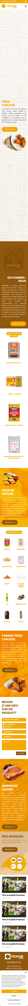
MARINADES (21, 566)
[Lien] (9, 6)
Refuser (14, 996)
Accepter (14, 991)
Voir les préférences (14, 1000)
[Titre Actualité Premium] (14, 878)
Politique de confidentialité (14, 1003)
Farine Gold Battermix (14, 425)
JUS (7, 604)
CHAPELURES (7, 566)
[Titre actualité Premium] (14, 927)
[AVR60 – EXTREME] (14, 371)
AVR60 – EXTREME (14, 394)
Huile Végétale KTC (14, 363)
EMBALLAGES (21, 604)
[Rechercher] (26, 1)
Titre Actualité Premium (13, 895)
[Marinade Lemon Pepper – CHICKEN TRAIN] (14, 434)
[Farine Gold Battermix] (14, 403)
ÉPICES (7, 584)
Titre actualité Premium (13, 944)
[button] (25, 972)
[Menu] (26, 6)
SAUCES (7, 621)
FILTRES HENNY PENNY (21, 585)
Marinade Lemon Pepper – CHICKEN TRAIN (14, 457)
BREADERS (21, 549)
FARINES (7, 549)
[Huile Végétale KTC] (14, 340)
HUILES (21, 621)
